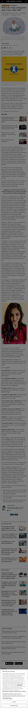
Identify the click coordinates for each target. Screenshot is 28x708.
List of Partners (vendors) (7, 698)
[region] (14, 688)
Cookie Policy (19, 684)
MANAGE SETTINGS (14, 705)
